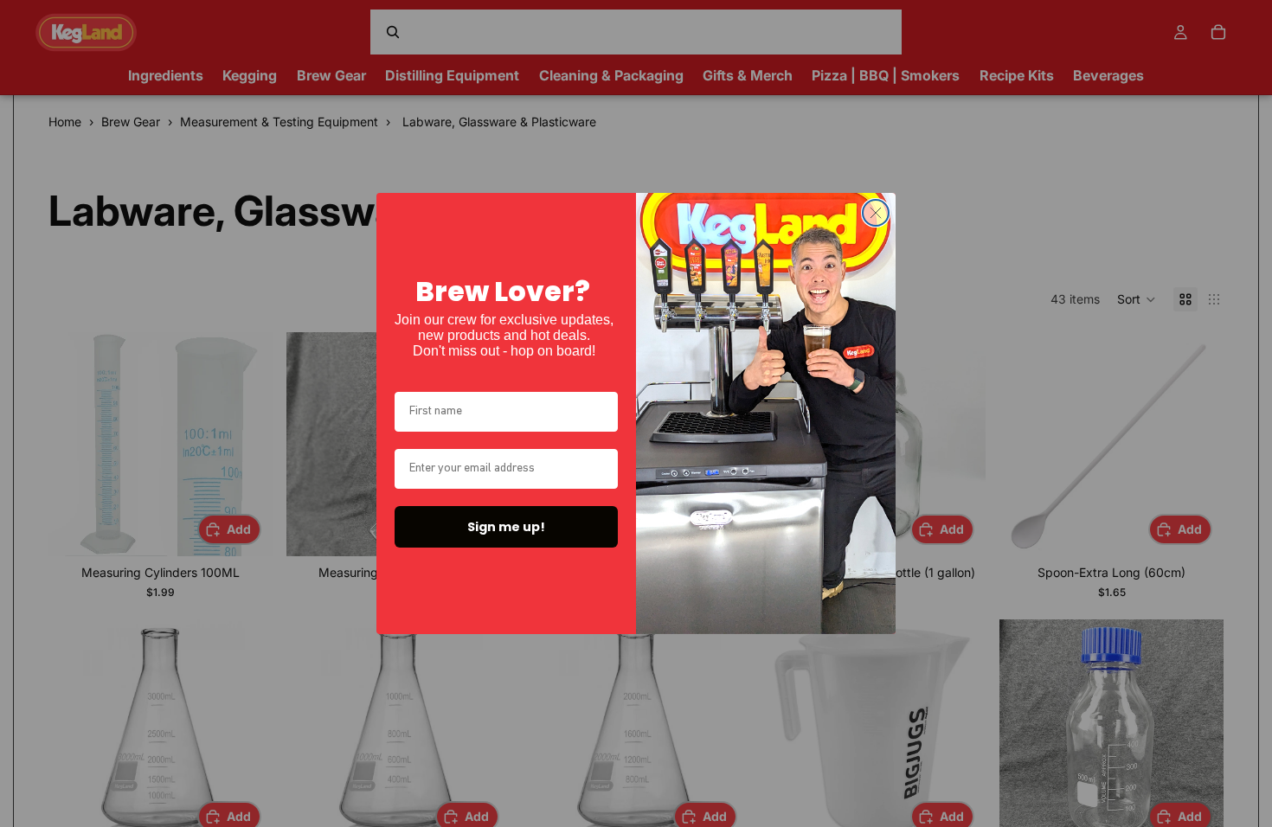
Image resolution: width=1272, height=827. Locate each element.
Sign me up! (506, 526)
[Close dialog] (876, 213)
